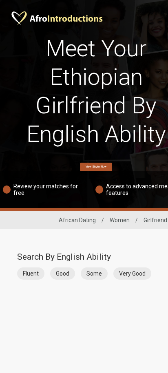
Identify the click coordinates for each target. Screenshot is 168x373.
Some (94, 273)
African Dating (77, 220)
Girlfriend (155, 220)
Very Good (132, 273)
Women (120, 220)
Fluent (31, 273)
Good (62, 273)
